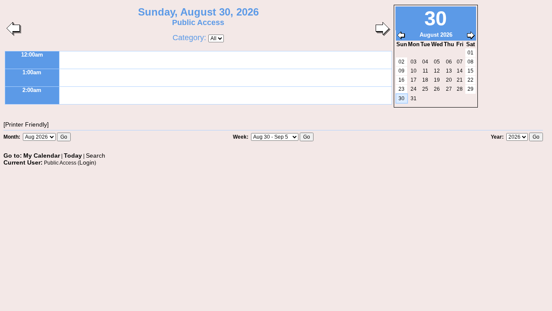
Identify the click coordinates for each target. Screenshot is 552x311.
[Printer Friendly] (26, 124)
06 (449, 62)
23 (401, 89)
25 (425, 89)
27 (449, 89)
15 (470, 71)
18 (425, 80)
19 (437, 80)
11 (425, 71)
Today (73, 155)
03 (414, 62)
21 (460, 80)
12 (437, 71)
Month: (12, 137)
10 (414, 71)
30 (401, 98)
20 (449, 80)
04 (425, 62)
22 (470, 80)
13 (449, 71)
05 (437, 62)
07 (460, 62)
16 (401, 80)
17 (414, 80)
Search (95, 155)
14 (460, 71)
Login (86, 162)
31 (414, 98)
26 (437, 89)
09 (401, 71)
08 (470, 62)
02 (401, 62)
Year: (498, 137)
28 (460, 89)
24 (414, 89)
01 (470, 53)
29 (470, 89)
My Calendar (41, 155)
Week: (241, 137)
